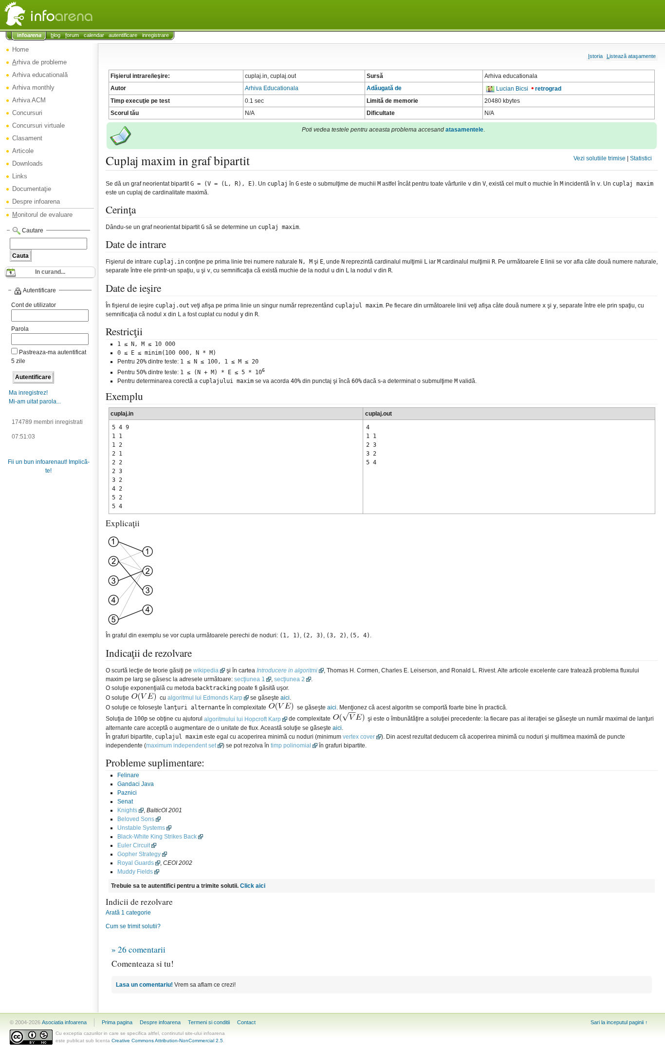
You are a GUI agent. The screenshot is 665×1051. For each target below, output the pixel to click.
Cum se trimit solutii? (133, 926)
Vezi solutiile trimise (599, 158)
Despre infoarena (36, 201)
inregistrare (155, 35)
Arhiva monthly (33, 87)
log (55, 35)
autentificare (123, 35)
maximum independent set (181, 745)
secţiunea (249, 679)
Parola (20, 328)
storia (595, 56)
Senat (125, 801)
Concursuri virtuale (38, 125)
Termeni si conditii (209, 1022)
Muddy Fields (135, 871)
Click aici (252, 885)
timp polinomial (291, 745)
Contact (246, 1022)
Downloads (27, 163)
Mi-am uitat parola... (35, 401)
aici (285, 697)
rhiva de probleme (39, 62)
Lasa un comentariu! (144, 984)
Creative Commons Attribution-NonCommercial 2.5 (167, 1040)
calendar (94, 35)
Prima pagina (117, 1022)
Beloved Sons (135, 819)
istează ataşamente (631, 56)
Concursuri (27, 112)
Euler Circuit (133, 845)
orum (72, 35)
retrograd (548, 88)
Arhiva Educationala (271, 88)
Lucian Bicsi (512, 88)
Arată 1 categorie (128, 912)
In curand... (50, 271)
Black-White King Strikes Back (157, 836)
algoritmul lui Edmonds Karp (204, 697)
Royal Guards (135, 863)
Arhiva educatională (40, 74)
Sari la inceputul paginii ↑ (619, 1022)
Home (20, 49)
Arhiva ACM (29, 100)
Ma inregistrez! (28, 392)
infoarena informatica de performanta (73, 14)
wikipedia (206, 670)
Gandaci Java (135, 784)
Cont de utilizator (33, 305)
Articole (23, 150)
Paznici (127, 792)
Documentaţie (31, 188)
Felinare (128, 775)
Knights (127, 810)
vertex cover (359, 736)
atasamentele (464, 129)
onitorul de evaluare (42, 214)
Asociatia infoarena (64, 1022)
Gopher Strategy (139, 854)
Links (19, 176)
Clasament (27, 138)
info (29, 35)
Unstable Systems (141, 827)
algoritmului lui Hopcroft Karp (242, 719)
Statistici (641, 158)
